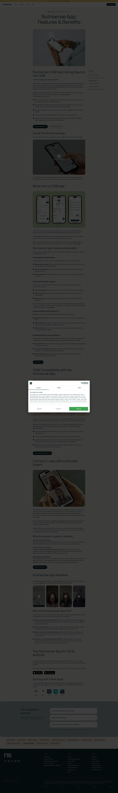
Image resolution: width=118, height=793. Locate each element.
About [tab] (79, 387)
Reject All (39, 408)
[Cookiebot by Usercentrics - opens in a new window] (82, 383)
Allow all (79, 408)
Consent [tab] (38, 387)
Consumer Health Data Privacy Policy (53, 404)
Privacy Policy (39, 404)
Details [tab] (59, 387)
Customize (58, 408)
